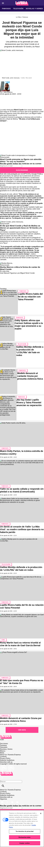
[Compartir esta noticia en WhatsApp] (2, 96)
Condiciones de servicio (31, 176)
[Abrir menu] (3, 3)
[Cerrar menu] (2, 778)
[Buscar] (3, 786)
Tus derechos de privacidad (24, 831)
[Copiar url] (5, 102)
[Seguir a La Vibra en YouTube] (17, 801)
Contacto (3, 756)
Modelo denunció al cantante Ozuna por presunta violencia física (30, 376)
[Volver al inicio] (6, 772)
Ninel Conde (19, 110)
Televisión (18, 8)
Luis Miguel (21, 273)
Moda (2, 753)
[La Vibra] (22, 3)
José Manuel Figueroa (8, 273)
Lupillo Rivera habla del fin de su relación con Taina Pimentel (30, 297)
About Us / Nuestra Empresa (10, 755)
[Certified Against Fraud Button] (7, 766)
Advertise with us (6, 762)
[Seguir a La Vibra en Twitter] (7, 801)
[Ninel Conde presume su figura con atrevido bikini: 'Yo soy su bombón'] (18, 155)
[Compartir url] (2, 106)
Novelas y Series (34, 8)
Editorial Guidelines (7, 760)
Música (2, 751)
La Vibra (18, 17)
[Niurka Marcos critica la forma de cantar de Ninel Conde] (6, 263)
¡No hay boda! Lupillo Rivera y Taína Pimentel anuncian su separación (29, 402)
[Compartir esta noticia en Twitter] (12, 96)
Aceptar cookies (24, 843)
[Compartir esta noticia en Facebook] (7, 96)
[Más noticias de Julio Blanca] (5, 82)
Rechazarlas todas (24, 837)
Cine (3, 640)
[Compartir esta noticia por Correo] (17, 96)
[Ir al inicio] (22, 737)
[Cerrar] (40, 813)
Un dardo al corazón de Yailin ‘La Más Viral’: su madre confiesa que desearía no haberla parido (22, 529)
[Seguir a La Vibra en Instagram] (12, 801)
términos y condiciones (31, 178)
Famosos (6, 8)
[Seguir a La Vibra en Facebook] (2, 801)
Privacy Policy (5, 758)
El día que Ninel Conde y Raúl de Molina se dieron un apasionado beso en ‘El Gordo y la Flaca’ (21, 228)
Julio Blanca (7, 92)
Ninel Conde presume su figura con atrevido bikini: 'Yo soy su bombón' (20, 160)
